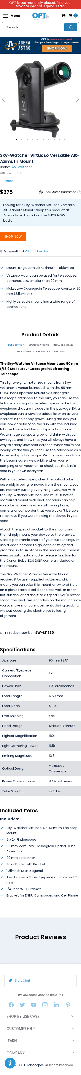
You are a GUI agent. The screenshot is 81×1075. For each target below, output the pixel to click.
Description (16, 345)
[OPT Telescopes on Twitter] (22, 1006)
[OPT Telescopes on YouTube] (33, 1006)
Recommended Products (33, 351)
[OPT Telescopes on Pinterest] (68, 1006)
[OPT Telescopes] (40, 15)
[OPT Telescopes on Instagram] (45, 1006)
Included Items (63, 345)
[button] (10, 1063)
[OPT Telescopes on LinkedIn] (56, 1006)
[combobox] (40, 27)
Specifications (39, 345)
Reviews (59, 351)
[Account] (63, 15)
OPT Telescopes (31, 1065)
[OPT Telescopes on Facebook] (11, 1006)
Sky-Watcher (21, 167)
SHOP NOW (13, 236)
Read (9, 180)
